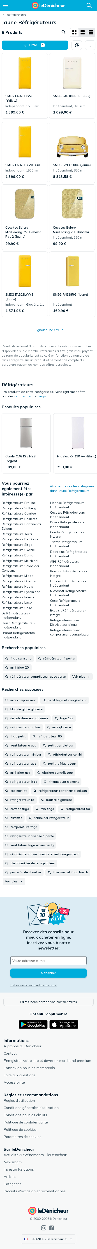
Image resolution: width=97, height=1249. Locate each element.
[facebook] (51, 1228)
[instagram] (44, 1228)
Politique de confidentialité (26, 1122)
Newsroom (13, 1162)
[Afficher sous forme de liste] (83, 32)
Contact (10, 1053)
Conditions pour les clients (25, 1115)
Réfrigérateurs (16, 14)
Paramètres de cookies (22, 1136)
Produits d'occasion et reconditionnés (35, 1191)
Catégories (12, 1183)
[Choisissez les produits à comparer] (77, 45)
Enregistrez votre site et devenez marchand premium (47, 1060)
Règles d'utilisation (19, 1100)
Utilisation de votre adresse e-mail (33, 985)
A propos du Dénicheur (22, 1046)
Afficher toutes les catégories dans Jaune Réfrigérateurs (72, 488)
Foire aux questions (19, 1075)
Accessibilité (14, 1082)
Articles (10, 1176)
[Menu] (5, 5)
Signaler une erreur (49, 330)
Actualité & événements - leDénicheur (35, 1154)
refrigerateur (24, 396)
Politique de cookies (20, 1129)
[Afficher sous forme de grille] (74, 32)
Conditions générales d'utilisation (31, 1107)
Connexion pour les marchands (29, 1067)
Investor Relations (19, 1169)
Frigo (42, 396)
